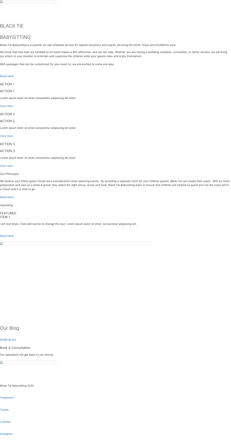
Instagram (6, 433)
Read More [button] (7, 76)
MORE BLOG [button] (8, 339)
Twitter (4, 409)
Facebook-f (7, 397)
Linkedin (5, 421)
